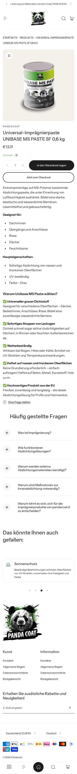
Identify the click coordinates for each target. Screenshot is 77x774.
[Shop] (9, 767)
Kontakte (8, 660)
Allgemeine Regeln (14, 666)
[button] (6, 3)
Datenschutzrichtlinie (15, 672)
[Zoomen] (9, 55)
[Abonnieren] (69, 707)
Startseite (10, 37)
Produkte (27, 37)
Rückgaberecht (12, 679)
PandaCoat (11, 126)
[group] (38, 85)
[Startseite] (38, 767)
